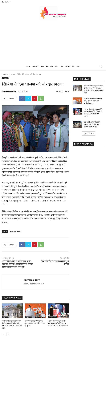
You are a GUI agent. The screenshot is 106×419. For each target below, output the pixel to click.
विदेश (42, 66)
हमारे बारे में (35, 66)
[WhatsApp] (41, 98)
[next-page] (8, 334)
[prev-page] (3, 334)
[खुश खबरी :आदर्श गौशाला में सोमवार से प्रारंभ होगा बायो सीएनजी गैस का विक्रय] (77, 124)
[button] (100, 66)
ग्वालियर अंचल (52, 317)
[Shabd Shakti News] (53, 13)
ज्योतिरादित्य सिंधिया (15, 231)
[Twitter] (28, 98)
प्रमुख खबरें (12, 74)
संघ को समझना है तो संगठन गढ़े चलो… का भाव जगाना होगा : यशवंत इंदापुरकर (35, 323)
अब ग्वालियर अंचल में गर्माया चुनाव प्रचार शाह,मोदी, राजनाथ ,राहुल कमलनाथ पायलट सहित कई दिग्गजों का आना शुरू (17, 264)
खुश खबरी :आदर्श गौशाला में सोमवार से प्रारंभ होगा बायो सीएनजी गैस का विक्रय (92, 124)
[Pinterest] (34, 98)
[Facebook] (22, 98)
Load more (87, 133)
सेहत (62, 66)
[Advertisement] (53, 42)
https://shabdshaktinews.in (34, 284)
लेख (73, 66)
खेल (51, 66)
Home (4, 74)
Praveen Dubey (10, 91)
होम (27, 66)
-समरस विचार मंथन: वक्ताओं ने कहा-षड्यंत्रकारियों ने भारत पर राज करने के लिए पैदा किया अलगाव (58, 323)
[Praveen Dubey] (13, 281)
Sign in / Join (6, 2)
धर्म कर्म (68, 66)
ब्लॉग (78, 66)
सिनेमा (56, 66)
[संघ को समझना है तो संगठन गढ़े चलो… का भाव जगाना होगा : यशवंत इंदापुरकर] (35, 310)
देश (47, 66)
